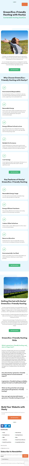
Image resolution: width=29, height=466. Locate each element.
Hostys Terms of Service (20, 439)
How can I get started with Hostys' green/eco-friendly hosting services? (13, 397)
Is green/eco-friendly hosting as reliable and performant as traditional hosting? (14, 382)
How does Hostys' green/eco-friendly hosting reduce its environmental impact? (13, 374)
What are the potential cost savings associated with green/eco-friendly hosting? (13, 389)
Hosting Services (6, 434)
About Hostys (18, 432)
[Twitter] (5, 426)
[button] (14, 346)
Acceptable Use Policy (20, 442)
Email (2, 456)
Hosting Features (19, 434)
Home (4, 432)
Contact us (5, 439)
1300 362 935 (4, 445)
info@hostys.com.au (5, 448)
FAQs (4, 437)
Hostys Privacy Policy (7, 442)
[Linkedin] (9, 426)
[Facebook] (2, 426)
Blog (16, 437)
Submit (25, 455)
